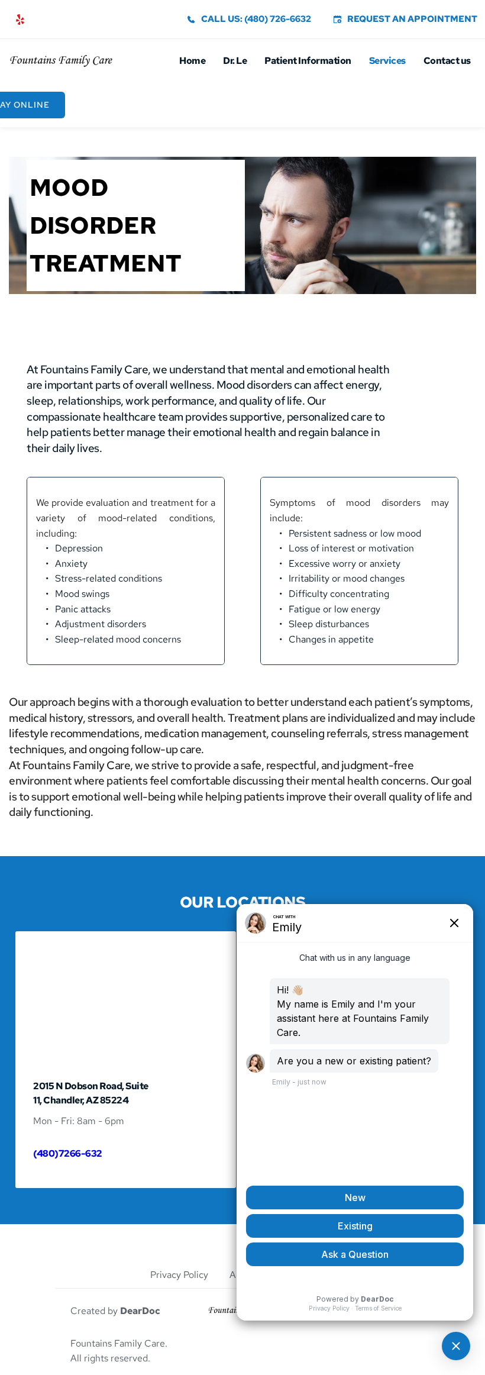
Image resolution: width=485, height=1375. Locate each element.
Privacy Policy (180, 1275)
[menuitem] (192, 61)
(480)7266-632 (67, 1153)
